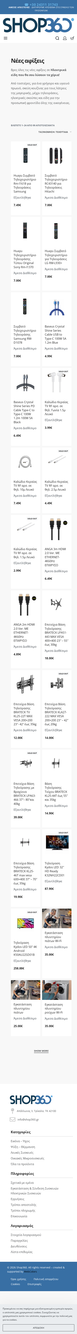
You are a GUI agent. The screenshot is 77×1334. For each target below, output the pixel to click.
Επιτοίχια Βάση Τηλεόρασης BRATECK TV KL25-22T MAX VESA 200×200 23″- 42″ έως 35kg (25, 714)
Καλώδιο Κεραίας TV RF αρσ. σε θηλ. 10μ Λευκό (25, 486)
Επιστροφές (35, 1284)
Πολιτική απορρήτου (46, 1279)
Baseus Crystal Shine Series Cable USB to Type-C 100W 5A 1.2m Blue (55, 334)
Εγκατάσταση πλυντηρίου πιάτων (23, 1008)
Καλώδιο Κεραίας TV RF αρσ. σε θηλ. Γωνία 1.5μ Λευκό (56, 408)
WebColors (30, 1271)
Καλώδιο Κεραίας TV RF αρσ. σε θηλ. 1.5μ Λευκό (25, 553)
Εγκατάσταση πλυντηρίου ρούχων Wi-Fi (54, 1009)
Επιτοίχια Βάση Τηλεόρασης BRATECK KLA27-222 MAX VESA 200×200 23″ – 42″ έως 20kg (56, 714)
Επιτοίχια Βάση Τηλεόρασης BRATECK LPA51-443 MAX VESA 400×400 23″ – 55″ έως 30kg (56, 635)
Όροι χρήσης (18, 1279)
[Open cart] (72, 38)
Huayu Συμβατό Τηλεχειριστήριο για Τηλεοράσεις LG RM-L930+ (56, 257)
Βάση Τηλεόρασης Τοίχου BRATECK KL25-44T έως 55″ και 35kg (56, 792)
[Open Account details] (65, 38)
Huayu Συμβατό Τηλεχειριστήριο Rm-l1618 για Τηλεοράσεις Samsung (25, 184)
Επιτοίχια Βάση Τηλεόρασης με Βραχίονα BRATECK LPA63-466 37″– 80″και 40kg (25, 794)
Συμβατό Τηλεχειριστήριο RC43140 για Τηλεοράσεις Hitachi (56, 184)
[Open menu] (6, 38)
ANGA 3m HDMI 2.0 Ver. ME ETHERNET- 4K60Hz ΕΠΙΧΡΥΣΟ (55, 557)
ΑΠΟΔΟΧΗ (38, 1327)
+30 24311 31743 (44, 4)
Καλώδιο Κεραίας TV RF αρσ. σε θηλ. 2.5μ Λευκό (56, 486)
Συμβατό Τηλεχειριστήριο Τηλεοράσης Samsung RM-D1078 (25, 334)
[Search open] (57, 38)
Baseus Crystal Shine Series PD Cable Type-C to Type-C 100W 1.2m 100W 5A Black (24, 412)
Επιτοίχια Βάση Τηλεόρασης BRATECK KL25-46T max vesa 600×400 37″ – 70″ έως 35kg (25, 873)
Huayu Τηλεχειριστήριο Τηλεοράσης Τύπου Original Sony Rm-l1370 (25, 259)
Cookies (15, 1284)
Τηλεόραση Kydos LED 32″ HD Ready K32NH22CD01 (54, 869)
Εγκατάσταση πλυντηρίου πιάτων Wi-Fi (54, 937)
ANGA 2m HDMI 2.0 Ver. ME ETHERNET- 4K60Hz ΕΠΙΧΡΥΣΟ (24, 633)
